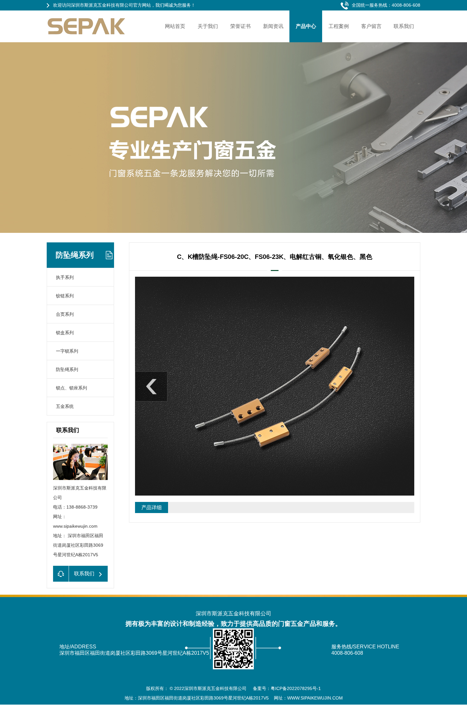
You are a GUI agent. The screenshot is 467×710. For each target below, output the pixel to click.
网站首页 (175, 26)
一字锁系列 (67, 351)
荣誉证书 (240, 26)
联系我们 (404, 26)
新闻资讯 (273, 26)
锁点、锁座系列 (71, 387)
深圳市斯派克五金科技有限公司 (216, 688)
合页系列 (65, 314)
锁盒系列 (65, 332)
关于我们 (208, 26)
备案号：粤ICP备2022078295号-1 (287, 688)
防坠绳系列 (67, 369)
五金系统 (65, 406)
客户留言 (371, 26)
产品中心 (306, 26)
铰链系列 (65, 295)
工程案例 (338, 26)
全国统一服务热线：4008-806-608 (386, 5)
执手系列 (65, 277)
